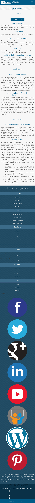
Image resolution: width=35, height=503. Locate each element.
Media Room (17, 268)
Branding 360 (17, 240)
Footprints (17, 206)
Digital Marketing (17, 223)
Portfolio (17, 277)
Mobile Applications (17, 220)
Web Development (17, 214)
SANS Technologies (19, 501)
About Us (17, 197)
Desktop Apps (17, 231)
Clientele (17, 290)
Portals (17, 234)
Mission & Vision (17, 203)
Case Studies (17, 274)
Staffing (17, 256)
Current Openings (17, 19)
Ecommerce (17, 217)
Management (17, 200)
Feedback (17, 287)
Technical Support (17, 261)
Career (17, 284)
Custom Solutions (17, 237)
